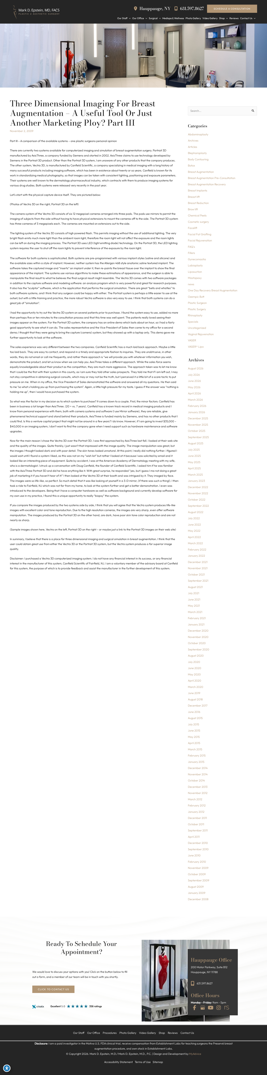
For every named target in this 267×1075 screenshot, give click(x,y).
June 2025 (194, 456)
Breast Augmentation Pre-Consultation (211, 178)
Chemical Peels (197, 215)
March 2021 (195, 612)
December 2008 (198, 899)
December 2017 (198, 705)
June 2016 (194, 712)
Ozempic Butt (196, 296)
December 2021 (198, 562)
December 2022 (198, 487)
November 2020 (198, 637)
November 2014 (198, 774)
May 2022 (194, 530)
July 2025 (194, 449)
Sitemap (158, 1062)
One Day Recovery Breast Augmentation (212, 290)
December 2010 (198, 843)
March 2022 (195, 543)
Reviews (173, 1033)
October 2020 (197, 643)
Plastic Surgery (197, 309)
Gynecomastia (197, 259)
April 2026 (194, 393)
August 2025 (195, 443)
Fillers (191, 253)
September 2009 (198, 880)
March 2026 (195, 399)
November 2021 (198, 568)
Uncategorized (197, 328)
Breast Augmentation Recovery (207, 184)
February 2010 (197, 861)
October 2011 (196, 824)
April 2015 (194, 743)
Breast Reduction (198, 203)
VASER (192, 340)
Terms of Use (143, 1062)
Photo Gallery (127, 1033)
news (191, 284)
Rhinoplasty (195, 315)
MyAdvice (195, 1054)
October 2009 (197, 874)
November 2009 (198, 868)
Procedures (110, 1033)
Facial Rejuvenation (200, 240)
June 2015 (194, 730)
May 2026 (194, 387)
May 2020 (194, 674)
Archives (193, 140)
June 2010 (194, 855)
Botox (191, 165)
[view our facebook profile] (194, 1008)
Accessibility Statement (118, 1062)
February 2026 (197, 406)
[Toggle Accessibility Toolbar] (7, 1068)
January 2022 (196, 555)
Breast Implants (197, 190)
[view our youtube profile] (210, 1008)
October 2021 (196, 574)
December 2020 (198, 630)
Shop (162, 1033)
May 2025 (194, 462)
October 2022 (196, 499)
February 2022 (197, 549)
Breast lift (194, 197)
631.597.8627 (191, 8)
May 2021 (194, 605)
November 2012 (198, 793)
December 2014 (198, 768)
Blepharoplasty (197, 153)
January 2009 (196, 893)
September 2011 (198, 830)
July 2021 (193, 593)
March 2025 (195, 474)
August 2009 (196, 886)
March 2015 (195, 749)
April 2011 (194, 837)
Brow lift (193, 209)
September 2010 (198, 849)
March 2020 (195, 687)
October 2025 (196, 431)
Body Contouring (198, 159)
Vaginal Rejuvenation (201, 334)
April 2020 (194, 680)
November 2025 (198, 424)
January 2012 (196, 812)
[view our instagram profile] (218, 1008)
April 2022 (194, 537)
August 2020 (196, 655)
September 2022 (198, 506)
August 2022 (195, 512)
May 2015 (194, 737)
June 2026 (194, 381)
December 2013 (198, 787)
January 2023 (196, 481)
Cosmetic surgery (198, 222)
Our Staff (78, 1033)
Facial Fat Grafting (199, 234)
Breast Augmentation (201, 172)
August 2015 (195, 718)
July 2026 (194, 374)
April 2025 (194, 468)
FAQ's (191, 247)
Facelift (192, 228)
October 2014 (196, 780)
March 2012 (195, 799)
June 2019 (194, 693)
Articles (192, 147)
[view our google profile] (202, 1008)
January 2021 (196, 624)
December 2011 (197, 818)
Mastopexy (195, 278)
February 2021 (197, 618)
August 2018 (195, 699)
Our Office (93, 1033)
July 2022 (194, 518)
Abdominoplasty (198, 134)
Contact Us (187, 1033)
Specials (193, 321)
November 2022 (198, 493)
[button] (232, 9)
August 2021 (195, 587)
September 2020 (198, 649)
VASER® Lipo (196, 346)
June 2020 (194, 668)
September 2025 (198, 437)
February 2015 (197, 755)
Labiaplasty (195, 265)
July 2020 (194, 662)
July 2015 (193, 724)
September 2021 (198, 580)
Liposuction (195, 271)
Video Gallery (147, 1033)
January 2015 (196, 762)
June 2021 (194, 599)
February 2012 (197, 805)
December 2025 (198, 418)
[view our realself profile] (226, 1008)
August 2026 (195, 368)
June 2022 (194, 524)
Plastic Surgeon (197, 303)
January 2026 (196, 412)
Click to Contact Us (53, 989)
